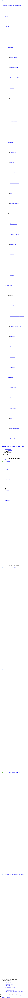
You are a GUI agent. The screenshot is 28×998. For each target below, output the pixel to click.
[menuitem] (15, 16)
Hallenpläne (10, 142)
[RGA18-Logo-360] (11, 5)
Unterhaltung (10, 47)
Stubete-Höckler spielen (13, 446)
